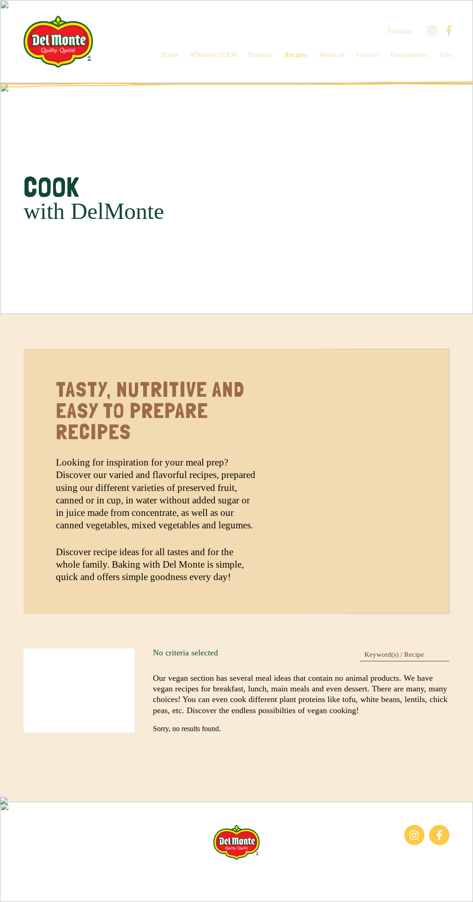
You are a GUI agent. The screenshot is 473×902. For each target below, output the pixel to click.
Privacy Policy (337, 874)
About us (332, 54)
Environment (409, 54)
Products (260, 54)
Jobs (445, 54)
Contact (368, 54)
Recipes (296, 54)
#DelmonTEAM (213, 54)
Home (170, 54)
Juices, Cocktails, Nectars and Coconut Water (67, 849)
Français (400, 31)
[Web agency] (15, 886)
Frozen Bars (41, 829)
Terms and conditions (274, 874)
